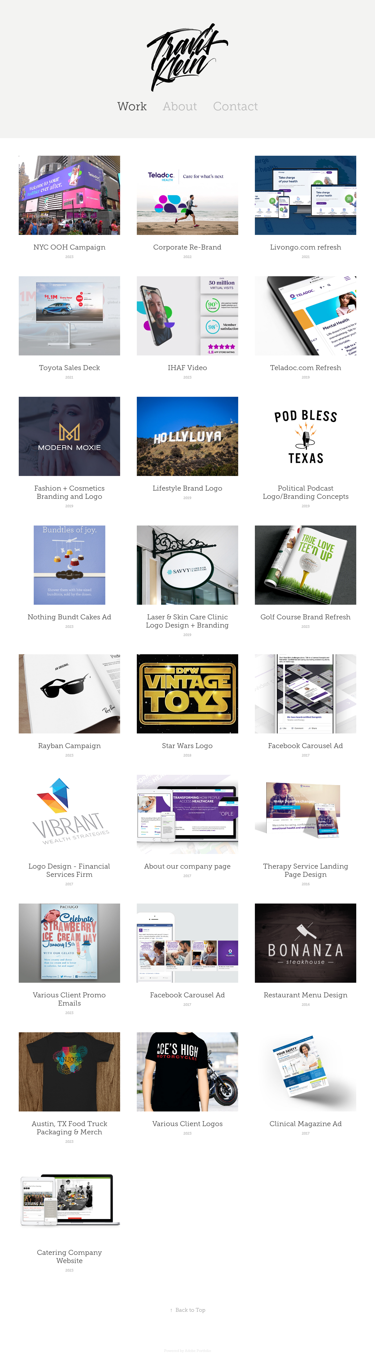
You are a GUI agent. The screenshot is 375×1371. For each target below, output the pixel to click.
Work (132, 106)
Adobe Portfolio (198, 1351)
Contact (235, 106)
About (180, 106)
